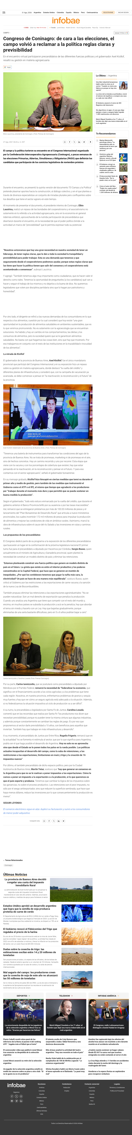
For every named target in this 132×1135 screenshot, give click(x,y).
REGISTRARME (108, 12)
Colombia (60, 13)
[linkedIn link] (21, 1101)
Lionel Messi (61, 27)
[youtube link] (12, 1101)
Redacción (66, 1087)
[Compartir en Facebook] (70, 142)
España (68, 13)
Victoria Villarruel (104, 27)
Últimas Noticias (41, 1111)
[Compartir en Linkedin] (79, 142)
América (41, 1087)
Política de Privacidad (117, 1091)
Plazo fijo (95, 27)
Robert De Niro (70, 27)
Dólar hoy (38, 27)
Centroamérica (92, 13)
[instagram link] (21, 1096)
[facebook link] (12, 1096)
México (76, 13)
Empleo (66, 1091)
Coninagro (8, 865)
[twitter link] (16, 1096)
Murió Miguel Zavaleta (84, 27)
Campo (6, 33)
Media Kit (92, 1104)
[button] (4, 13)
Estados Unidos (49, 13)
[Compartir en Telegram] (84, 142)
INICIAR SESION (123, 12)
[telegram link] (16, 1101)
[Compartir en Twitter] (74, 142)
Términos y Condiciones (117, 1087)
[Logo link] (66, 20)
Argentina (37, 13)
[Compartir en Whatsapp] (65, 142)
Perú (83, 13)
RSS (41, 1114)
